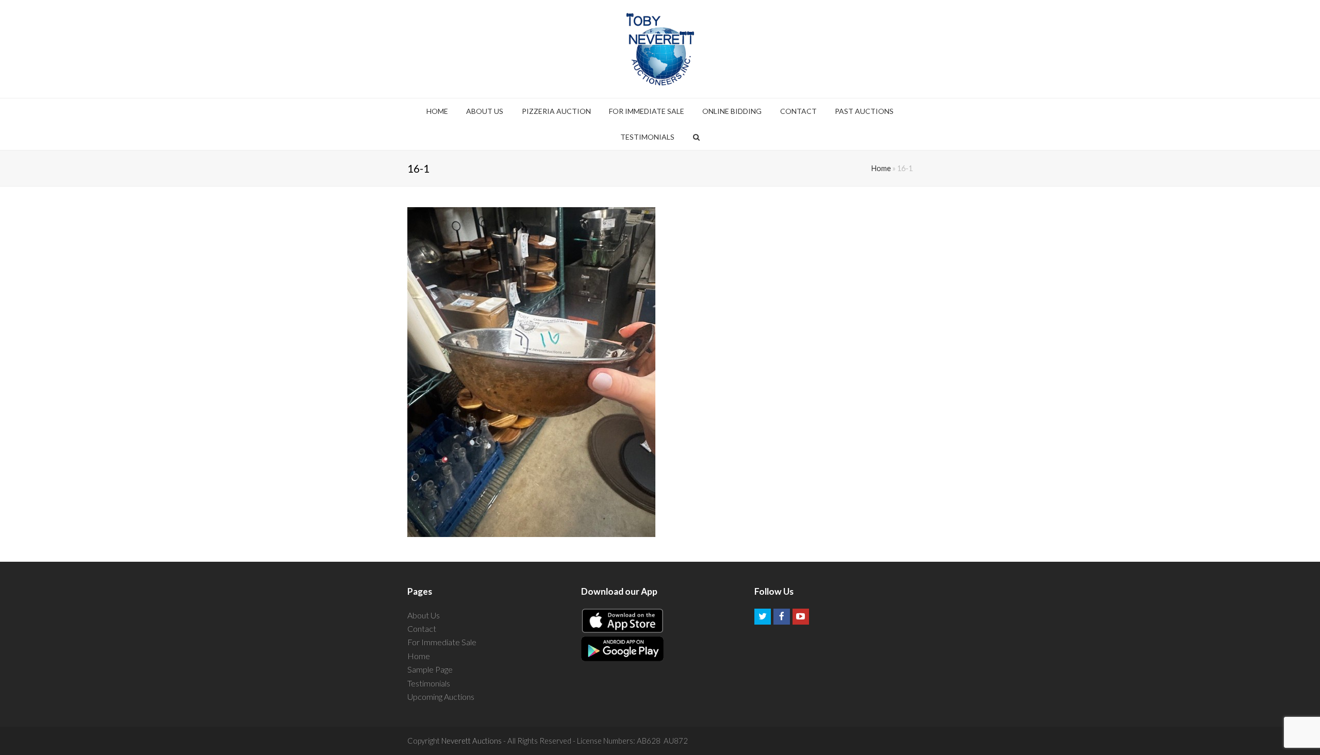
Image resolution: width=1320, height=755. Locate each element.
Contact (421, 628)
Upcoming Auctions (440, 696)
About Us (423, 615)
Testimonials (428, 683)
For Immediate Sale (441, 642)
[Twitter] (762, 617)
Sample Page (430, 669)
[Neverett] (660, 49)
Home (881, 168)
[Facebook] (781, 617)
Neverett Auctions (471, 740)
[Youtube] (801, 617)
